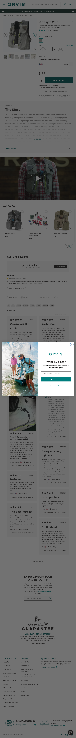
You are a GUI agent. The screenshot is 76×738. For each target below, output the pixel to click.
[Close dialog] (71, 344)
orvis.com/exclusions (58, 385)
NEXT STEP (56, 379)
